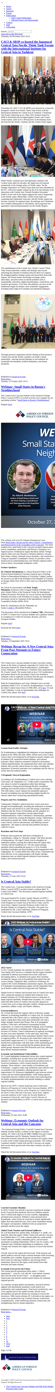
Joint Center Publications (21, 18)
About (8, 9)
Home (8, 6)
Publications (11, 16)
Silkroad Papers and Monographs (24, 20)
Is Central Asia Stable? (16, 881)
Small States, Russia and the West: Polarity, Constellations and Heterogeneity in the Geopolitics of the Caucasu (27, 543)
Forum (9, 13)
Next (8, 1344)
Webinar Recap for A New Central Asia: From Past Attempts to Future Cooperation (27, 650)
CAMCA (11, 608)
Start (8, 1316)
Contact (9, 22)
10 (7, 1341)
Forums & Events (19, 377)
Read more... (6, 379)
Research (10, 11)
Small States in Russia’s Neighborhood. (33, 400)
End (7, 1346)
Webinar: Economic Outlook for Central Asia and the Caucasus (22, 1122)
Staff (8, 25)
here (10, 404)
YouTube (35, 697)
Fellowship (10, 27)
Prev (8, 1318)
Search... (4, 31)
